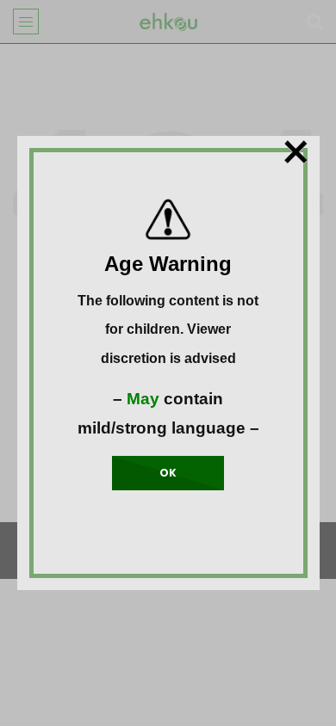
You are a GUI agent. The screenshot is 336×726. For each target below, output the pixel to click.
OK (168, 472)
